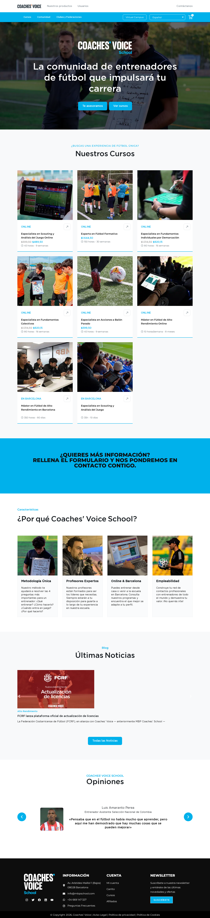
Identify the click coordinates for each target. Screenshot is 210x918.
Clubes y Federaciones (68, 17)
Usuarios (83, 6)
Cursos (27, 17)
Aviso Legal (100, 914)
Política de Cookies (148, 914)
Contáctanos (184, 6)
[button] (19, 696)
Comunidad (43, 17)
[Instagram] (27, 900)
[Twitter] (33, 900)
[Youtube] (52, 900)
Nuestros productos (59, 6)
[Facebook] (39, 900)
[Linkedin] (45, 900)
